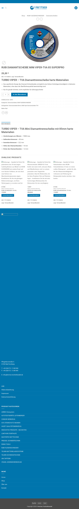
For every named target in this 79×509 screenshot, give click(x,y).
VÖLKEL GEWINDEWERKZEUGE (11, 462)
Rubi (6, 108)
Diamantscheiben (51, 16)
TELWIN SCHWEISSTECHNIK (10, 455)
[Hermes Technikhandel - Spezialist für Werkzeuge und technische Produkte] (39, 8)
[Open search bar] (6, 8)
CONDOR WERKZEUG (8, 419)
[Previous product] (41, 19)
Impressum (5, 393)
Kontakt (3, 488)
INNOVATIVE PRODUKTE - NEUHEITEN (13, 430)
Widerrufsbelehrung (7, 390)
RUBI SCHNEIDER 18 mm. (9, 190)
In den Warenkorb (19, 94)
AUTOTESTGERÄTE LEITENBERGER (12, 415)
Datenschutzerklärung (8, 397)
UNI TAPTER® (6, 458)
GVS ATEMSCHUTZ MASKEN (10, 423)
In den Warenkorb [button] (8, 195)
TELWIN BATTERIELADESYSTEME (12, 451)
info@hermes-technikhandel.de (13, 375)
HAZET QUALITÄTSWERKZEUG (11, 426)
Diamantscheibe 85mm (15, 105)
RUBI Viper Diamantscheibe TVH (30, 105)
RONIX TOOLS (5, 444)
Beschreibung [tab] (5, 124)
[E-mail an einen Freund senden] (6, 112)
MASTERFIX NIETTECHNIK (10, 437)
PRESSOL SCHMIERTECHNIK (10, 441)
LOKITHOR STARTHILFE (9, 433)
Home (3, 477)
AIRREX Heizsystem (7, 412)
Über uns (4, 484)
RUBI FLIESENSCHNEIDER (35, 16)
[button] (2, 8)
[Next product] (37, 19)
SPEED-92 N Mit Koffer (34, 190)
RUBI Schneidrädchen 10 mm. (62, 190)
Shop (23, 16)
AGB (2, 386)
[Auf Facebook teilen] (3, 112)
